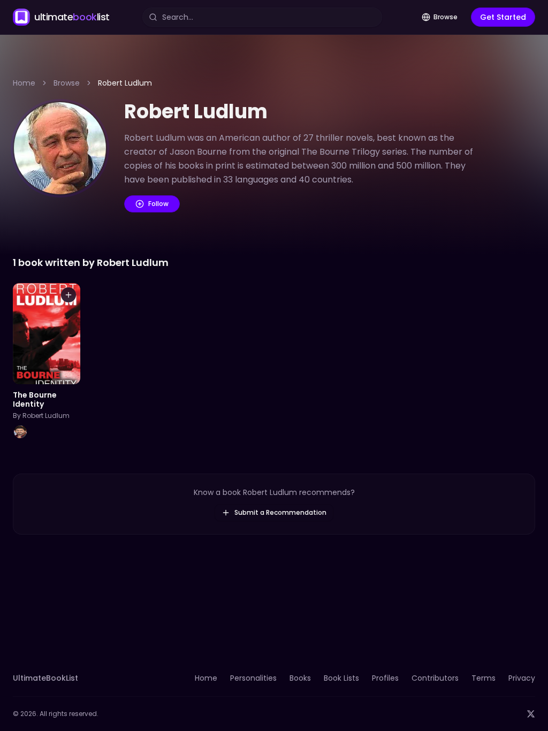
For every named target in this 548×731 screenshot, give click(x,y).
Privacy (521, 678)
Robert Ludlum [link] (125, 83)
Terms (483, 678)
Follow (158, 203)
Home (24, 83)
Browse (445, 16)
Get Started (503, 17)
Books (300, 678)
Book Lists (341, 678)
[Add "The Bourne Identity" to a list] (68, 294)
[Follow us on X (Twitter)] (531, 714)
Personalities (253, 678)
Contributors (435, 678)
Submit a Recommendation (280, 512)
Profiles (385, 678)
